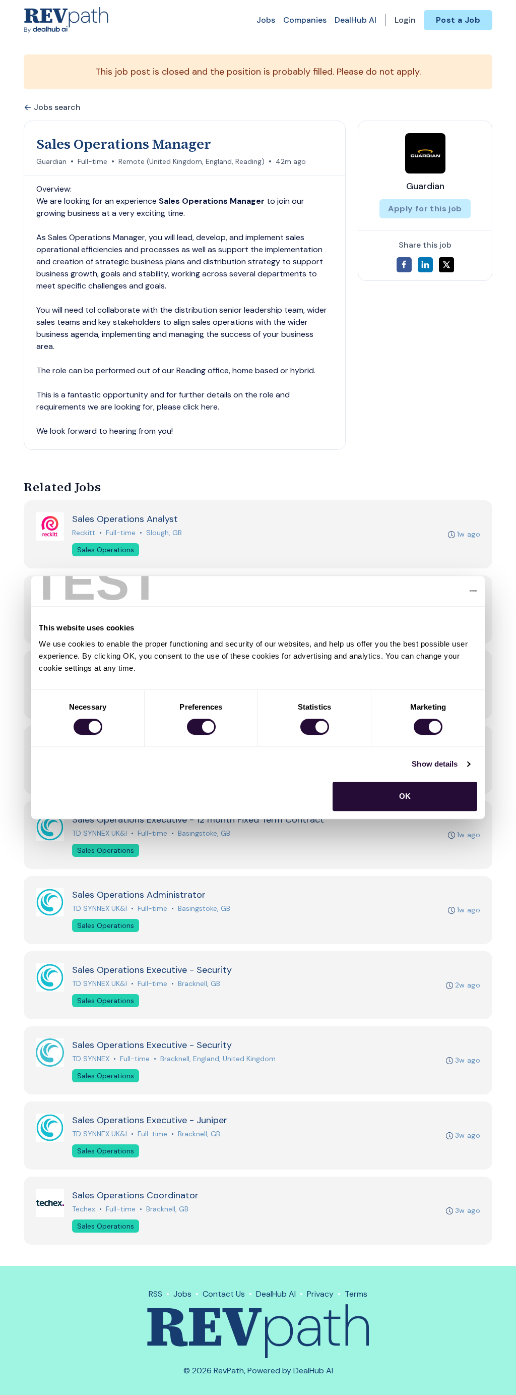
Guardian (51, 161)
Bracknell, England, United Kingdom (218, 1058)
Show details (435, 764)
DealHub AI (355, 20)
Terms (356, 1294)
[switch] (201, 727)
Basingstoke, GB (204, 833)
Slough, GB (164, 532)
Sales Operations (105, 549)
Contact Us (224, 1294)
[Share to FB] (404, 264)
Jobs (265, 20)
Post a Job (458, 20)
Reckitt (83, 532)
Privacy (320, 1294)
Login (405, 20)
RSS (155, 1294)
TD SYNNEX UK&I (99, 833)
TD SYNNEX (90, 1058)
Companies (305, 20)
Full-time (92, 161)
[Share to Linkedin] (425, 264)
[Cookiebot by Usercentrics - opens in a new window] (433, 591)
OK (405, 796)
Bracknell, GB (199, 983)
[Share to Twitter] (446, 264)
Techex (83, 1208)
